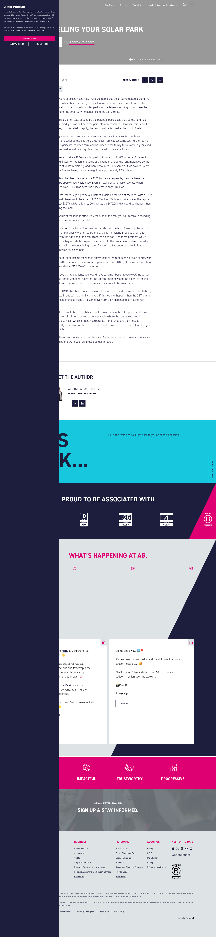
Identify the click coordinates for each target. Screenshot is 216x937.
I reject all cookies (16, 44)
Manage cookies (42, 44)
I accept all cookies (29, 38)
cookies (24, 31)
